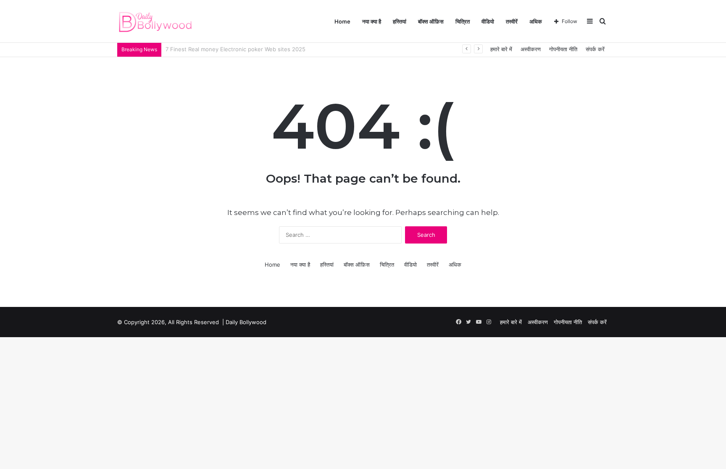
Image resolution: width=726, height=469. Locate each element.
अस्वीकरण (531, 49)
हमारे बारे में (501, 49)
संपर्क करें (595, 49)
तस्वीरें (512, 21)
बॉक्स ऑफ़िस (431, 21)
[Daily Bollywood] (155, 21)
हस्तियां (399, 21)
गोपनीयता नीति (563, 49)
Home (342, 21)
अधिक (535, 21)
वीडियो (487, 21)
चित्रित (462, 21)
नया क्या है (371, 21)
